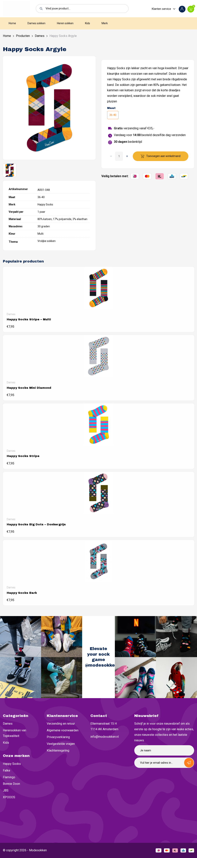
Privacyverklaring (58, 737)
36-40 (112, 114)
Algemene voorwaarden (62, 730)
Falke (6, 770)
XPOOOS (9, 797)
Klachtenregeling (58, 750)
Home (12, 23)
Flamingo (9, 777)
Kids (87, 23)
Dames (39, 36)
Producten (23, 36)
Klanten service (161, 9)
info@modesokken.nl (104, 736)
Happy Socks (12, 764)
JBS (5, 790)
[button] (40, 8)
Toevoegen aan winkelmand (163, 156)
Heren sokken (65, 23)
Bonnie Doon (11, 784)
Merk (105, 23)
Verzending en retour (61, 723)
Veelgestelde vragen (61, 744)
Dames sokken (36, 23)
